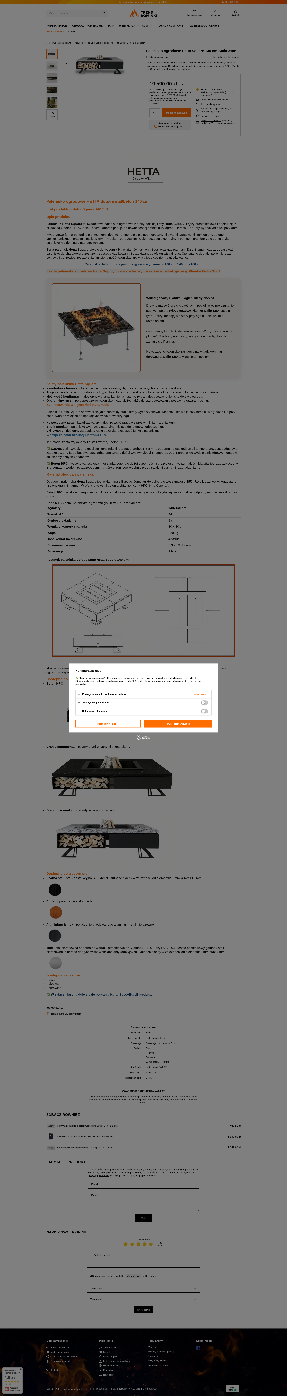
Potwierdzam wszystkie (178, 723)
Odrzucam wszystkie (108, 723)
